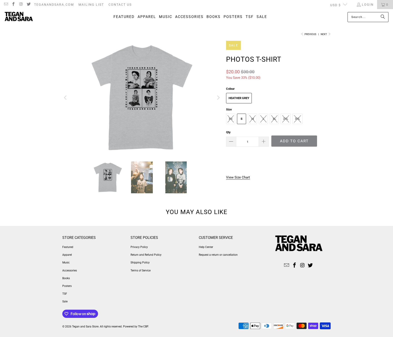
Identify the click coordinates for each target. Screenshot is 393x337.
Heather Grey (239, 98)
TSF (64, 293)
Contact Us (120, 4)
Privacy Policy (139, 247)
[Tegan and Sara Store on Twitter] (28, 4)
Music (66, 262)
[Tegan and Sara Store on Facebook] (13, 4)
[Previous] (65, 98)
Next (324, 34)
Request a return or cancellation (218, 254)
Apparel (67, 254)
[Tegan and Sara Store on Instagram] (21, 4)
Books (66, 278)
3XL (297, 118)
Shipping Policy (140, 262)
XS (230, 118)
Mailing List (91, 4)
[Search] (382, 17)
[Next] (218, 98)
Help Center (206, 247)
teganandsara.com (54, 4)
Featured (67, 247)
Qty (228, 132)
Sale (65, 301)
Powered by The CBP (135, 326)
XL (274, 118)
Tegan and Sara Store (85, 326)
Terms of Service (141, 270)
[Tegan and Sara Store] (19, 17)
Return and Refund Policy (146, 254)
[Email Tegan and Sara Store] (5, 4)
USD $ (335, 5)
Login (368, 4)
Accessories (69, 270)
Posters (67, 286)
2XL (285, 118)
